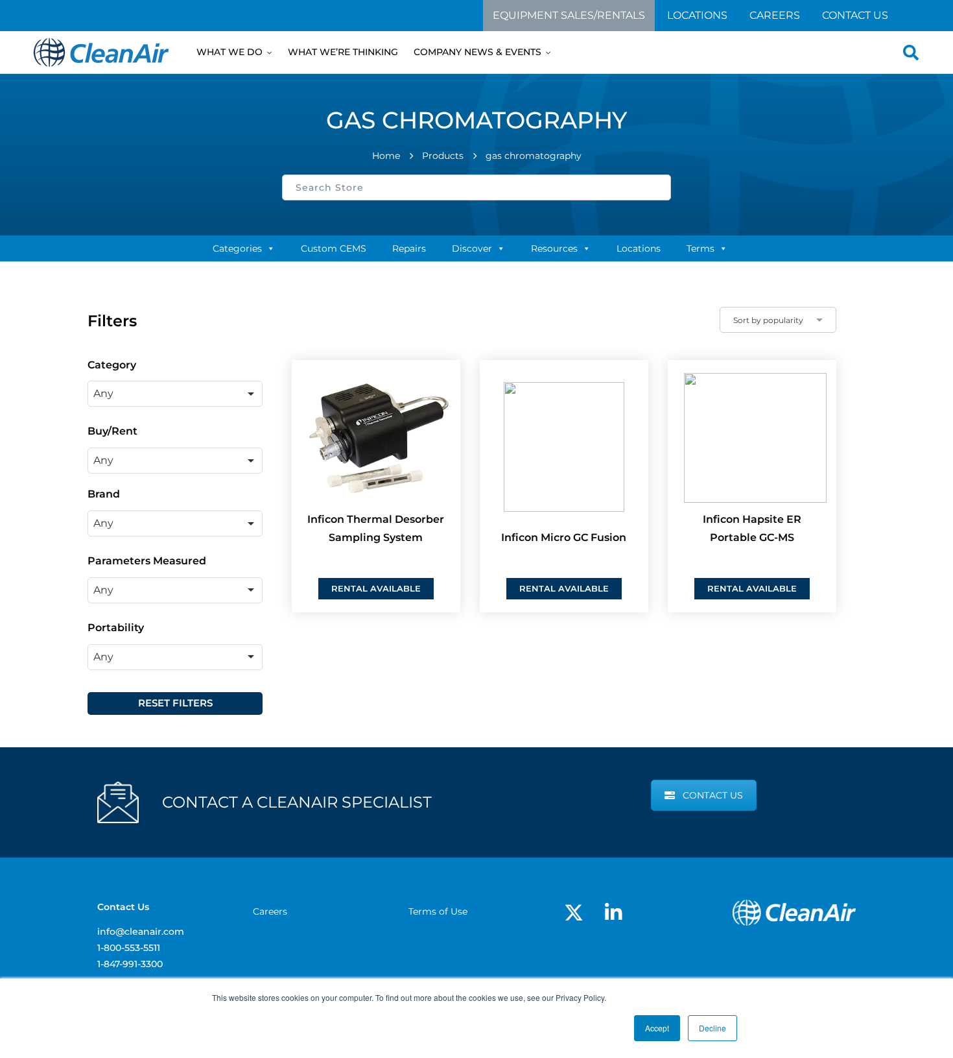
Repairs (409, 248)
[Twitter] (574, 913)
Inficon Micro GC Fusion (563, 537)
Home (386, 156)
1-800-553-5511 (128, 948)
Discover (472, 248)
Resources (554, 248)
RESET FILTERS (175, 703)
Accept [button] (657, 1027)
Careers (774, 15)
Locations (697, 15)
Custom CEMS (333, 248)
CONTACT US (713, 795)
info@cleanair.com (140, 931)
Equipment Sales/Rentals (569, 15)
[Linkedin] (613, 913)
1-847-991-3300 (130, 964)
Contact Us (855, 15)
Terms (700, 248)
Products (443, 156)
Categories (237, 248)
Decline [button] (712, 1027)
